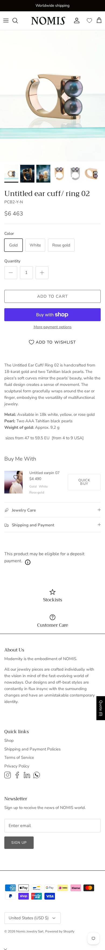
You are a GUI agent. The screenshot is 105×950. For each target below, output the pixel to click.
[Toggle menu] (6, 20)
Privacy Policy (16, 766)
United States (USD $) (29, 918)
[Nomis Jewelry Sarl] (48, 20)
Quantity (12, 261)
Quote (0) (100, 708)
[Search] (18, 20)
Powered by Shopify (59, 931)
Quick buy (84, 482)
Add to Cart (52, 296)
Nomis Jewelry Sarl (30, 931)
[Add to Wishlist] (16, 477)
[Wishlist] (89, 20)
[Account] (75, 20)
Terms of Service (19, 757)
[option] (52, 96)
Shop (9, 740)
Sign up (19, 842)
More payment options (53, 327)
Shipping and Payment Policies (32, 749)
